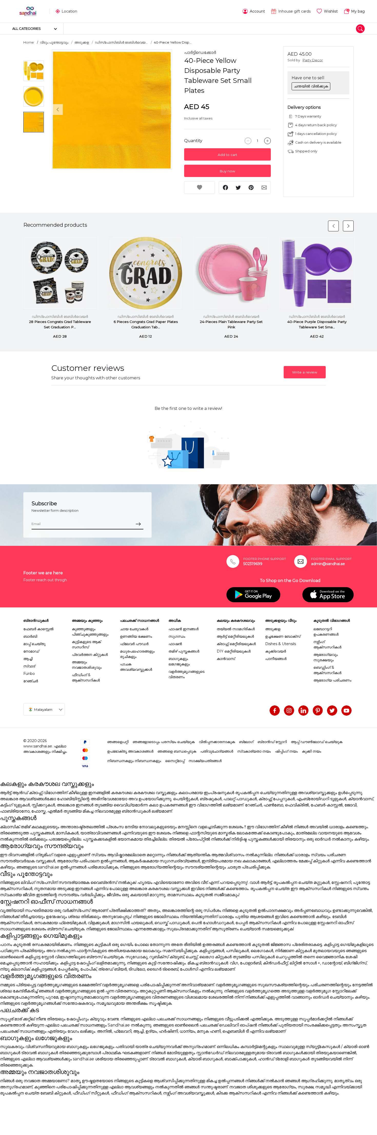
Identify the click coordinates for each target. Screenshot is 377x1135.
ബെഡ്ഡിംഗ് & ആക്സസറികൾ (327, 670)
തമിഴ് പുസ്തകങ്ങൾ (183, 651)
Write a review (304, 372)
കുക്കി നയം (311, 751)
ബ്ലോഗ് (246, 741)
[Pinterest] (318, 710)
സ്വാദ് (29, 666)
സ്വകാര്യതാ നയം (254, 751)
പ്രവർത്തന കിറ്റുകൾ (90, 654)
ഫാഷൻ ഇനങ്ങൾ (183, 629)
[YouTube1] (346, 710)
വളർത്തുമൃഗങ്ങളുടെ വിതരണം (186, 674)
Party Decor (313, 60)
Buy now (227, 171)
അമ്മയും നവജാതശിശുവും (87, 665)
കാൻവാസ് (226, 658)
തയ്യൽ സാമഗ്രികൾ (236, 629)
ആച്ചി (28, 658)
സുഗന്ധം (176, 636)
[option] (112, 109)
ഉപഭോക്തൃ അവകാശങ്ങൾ (130, 751)
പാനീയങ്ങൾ (275, 658)
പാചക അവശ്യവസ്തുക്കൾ (136, 667)
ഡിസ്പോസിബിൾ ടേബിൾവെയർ (60, 316)
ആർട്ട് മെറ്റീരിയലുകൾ (235, 636)
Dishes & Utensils (280, 643)
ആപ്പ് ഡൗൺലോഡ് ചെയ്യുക (316, 741)
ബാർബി (30, 636)
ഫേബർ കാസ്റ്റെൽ (38, 629)
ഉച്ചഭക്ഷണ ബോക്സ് (282, 636)
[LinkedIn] (303, 710)
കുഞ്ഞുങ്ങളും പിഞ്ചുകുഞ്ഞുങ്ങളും (90, 632)
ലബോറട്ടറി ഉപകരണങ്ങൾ (326, 632)
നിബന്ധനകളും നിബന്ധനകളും (134, 760)
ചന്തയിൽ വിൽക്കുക (311, 86)
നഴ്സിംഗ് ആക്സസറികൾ (327, 644)
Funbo (29, 673)
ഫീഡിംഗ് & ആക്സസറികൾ (86, 678)
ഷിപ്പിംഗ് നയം (286, 751)
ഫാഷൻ (175, 643)
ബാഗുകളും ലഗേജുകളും (179, 661)
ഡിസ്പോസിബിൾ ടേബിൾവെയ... (121, 42)
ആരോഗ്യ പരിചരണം (332, 680)
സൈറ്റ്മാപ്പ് (174, 760)
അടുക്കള (81, 42)
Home (28, 42)
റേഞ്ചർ (30, 681)
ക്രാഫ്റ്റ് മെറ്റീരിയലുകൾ (236, 643)
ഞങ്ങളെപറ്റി (117, 741)
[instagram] (289, 710)
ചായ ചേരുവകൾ (134, 629)
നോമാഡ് (31, 651)
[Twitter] (332, 710)
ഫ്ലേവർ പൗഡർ (134, 643)
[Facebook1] (275, 710)
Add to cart (227, 155)
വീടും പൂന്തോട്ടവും (54, 42)
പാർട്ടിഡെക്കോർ (200, 52)
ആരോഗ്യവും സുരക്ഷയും (325, 657)
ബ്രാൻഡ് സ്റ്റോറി (272, 741)
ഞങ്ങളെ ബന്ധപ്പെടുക (176, 751)
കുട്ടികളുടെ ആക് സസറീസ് (86, 644)
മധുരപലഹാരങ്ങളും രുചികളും (137, 654)
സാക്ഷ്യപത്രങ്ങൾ (205, 760)
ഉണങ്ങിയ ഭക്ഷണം (136, 636)
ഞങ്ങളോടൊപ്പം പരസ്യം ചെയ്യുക (164, 741)
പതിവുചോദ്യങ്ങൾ (216, 751)
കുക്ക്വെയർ (275, 651)
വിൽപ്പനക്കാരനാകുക (217, 741)
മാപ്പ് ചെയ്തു (34, 643)
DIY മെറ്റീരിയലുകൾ (234, 651)
